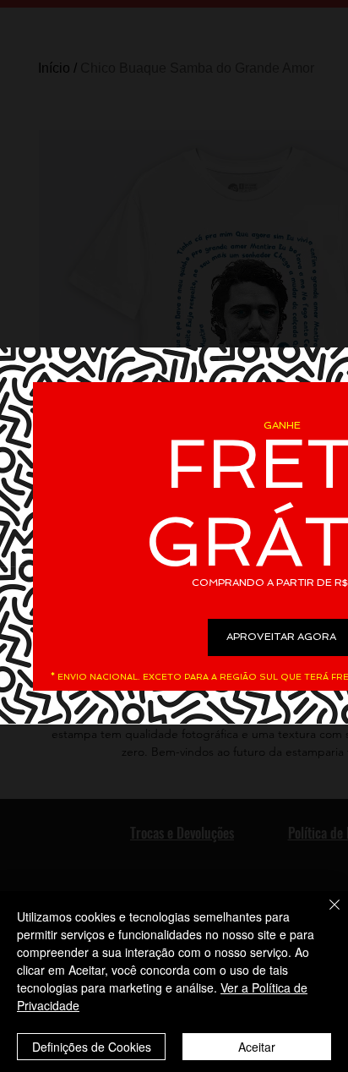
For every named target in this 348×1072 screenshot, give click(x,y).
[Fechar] (324, 914)
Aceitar (256, 1046)
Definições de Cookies (91, 1046)
